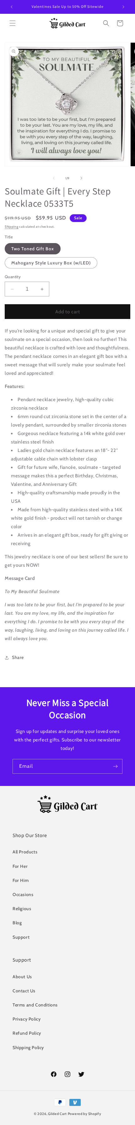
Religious (22, 908)
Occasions (23, 894)
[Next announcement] (123, 7)
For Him (21, 880)
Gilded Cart (57, 1114)
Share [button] (18, 657)
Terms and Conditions (35, 1005)
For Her (20, 866)
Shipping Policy (28, 1047)
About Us (22, 976)
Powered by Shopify (84, 1114)
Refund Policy (27, 1033)
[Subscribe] (115, 766)
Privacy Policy (26, 1019)
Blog (17, 923)
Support (21, 937)
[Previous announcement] (12, 7)
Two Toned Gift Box (32, 249)
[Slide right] (81, 178)
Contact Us (24, 991)
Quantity (13, 276)
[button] (12, 23)
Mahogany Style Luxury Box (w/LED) (51, 263)
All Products (25, 852)
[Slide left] (54, 178)
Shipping (12, 227)
